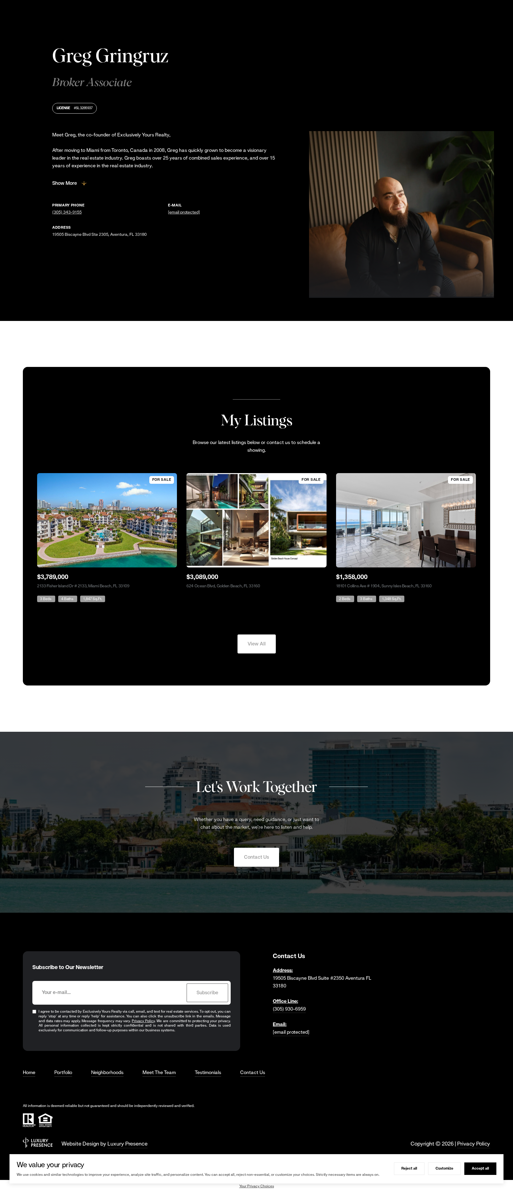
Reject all (409, 1168)
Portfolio (63, 1072)
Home (29, 1072)
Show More (64, 183)
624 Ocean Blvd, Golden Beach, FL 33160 (223, 585)
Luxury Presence (127, 1143)
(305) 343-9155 (67, 212)
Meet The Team (159, 1072)
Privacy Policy (143, 1021)
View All (257, 644)
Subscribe (207, 992)
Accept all (480, 1168)
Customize (444, 1168)
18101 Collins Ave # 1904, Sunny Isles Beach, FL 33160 (384, 585)
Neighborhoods (107, 1072)
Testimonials (208, 1072)
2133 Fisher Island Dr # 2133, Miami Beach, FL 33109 (83, 585)
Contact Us (256, 857)
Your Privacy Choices (256, 1186)
